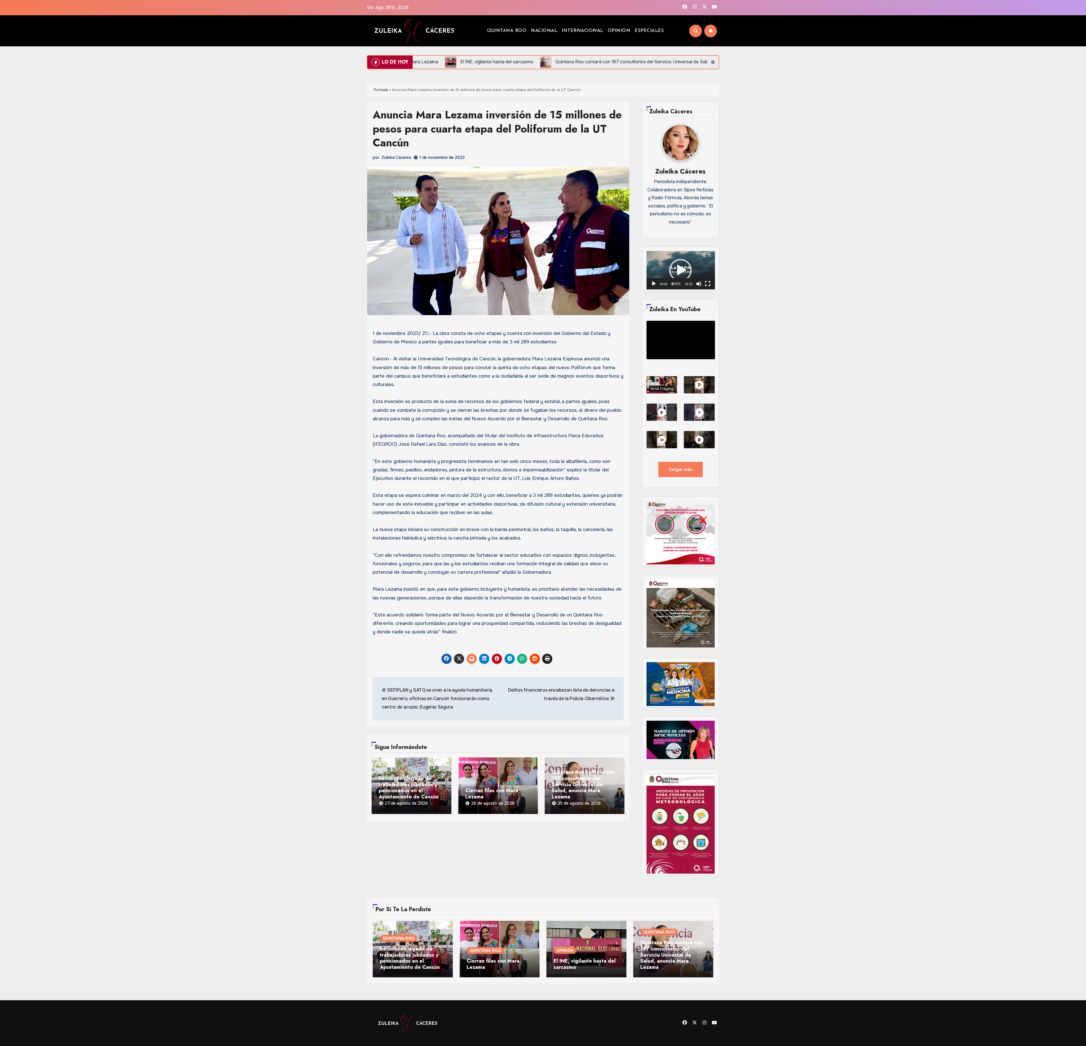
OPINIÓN (619, 31)
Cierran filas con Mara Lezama (491, 794)
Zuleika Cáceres (396, 157)
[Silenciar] (699, 284)
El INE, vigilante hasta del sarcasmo (584, 964)
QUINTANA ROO (506, 31)
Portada (381, 89)
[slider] (676, 283)
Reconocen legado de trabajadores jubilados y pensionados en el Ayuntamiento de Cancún (409, 788)
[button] (680, 270)
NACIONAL (544, 31)
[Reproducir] (654, 284)
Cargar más (680, 469)
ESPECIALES (649, 31)
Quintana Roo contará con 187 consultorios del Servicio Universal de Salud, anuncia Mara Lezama (583, 784)
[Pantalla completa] (707, 284)
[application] (681, 270)
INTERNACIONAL (582, 31)
